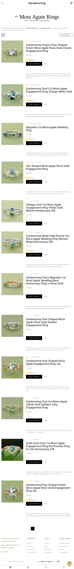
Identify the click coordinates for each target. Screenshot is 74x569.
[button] (71, 3)
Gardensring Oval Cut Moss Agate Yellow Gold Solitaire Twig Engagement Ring (46, 404)
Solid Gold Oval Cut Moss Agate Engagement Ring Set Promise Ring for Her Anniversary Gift (48, 446)
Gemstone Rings (33, 20)
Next (41, 528)
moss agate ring (45, 28)
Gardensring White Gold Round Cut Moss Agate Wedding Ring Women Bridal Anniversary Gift (47, 238)
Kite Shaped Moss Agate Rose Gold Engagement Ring (47, 167)
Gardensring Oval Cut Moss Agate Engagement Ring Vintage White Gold (49, 90)
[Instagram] (1, 551)
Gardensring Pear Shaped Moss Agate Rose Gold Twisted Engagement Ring (45, 322)
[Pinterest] (7, 551)
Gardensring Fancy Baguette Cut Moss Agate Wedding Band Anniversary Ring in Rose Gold (46, 280)
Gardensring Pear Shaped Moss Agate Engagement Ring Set (45, 362)
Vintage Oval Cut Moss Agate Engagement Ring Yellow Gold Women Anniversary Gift (44, 207)
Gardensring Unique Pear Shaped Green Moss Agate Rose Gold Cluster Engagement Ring (48, 47)
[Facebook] (4, 551)
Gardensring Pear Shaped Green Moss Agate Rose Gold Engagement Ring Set (48, 487)
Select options (34, 64)
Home (26, 20)
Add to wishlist (46, 64)
